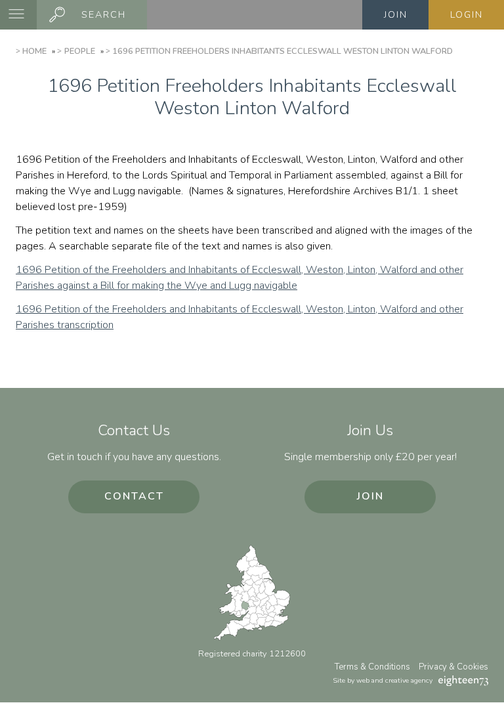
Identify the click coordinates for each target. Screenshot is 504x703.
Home (34, 51)
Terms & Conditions (372, 667)
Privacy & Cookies (453, 667)
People (79, 51)
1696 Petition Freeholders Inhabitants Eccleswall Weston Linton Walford (282, 51)
